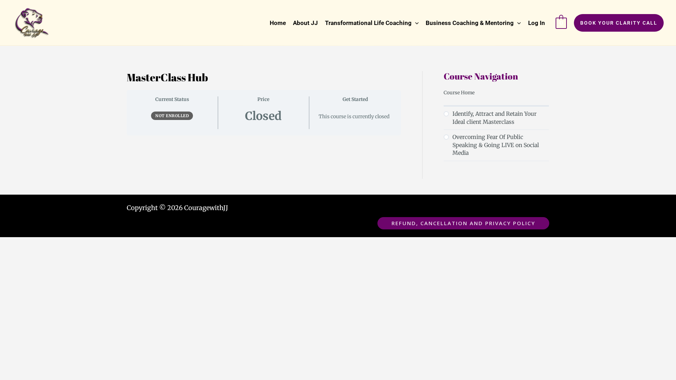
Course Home (459, 93)
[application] (415, 22)
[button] (371, 22)
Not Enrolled (172, 115)
